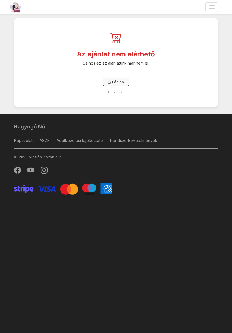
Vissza (118, 92)
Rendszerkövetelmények (133, 140)
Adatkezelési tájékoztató (80, 140)
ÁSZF (45, 140)
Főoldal (118, 82)
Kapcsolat (23, 140)
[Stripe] (63, 189)
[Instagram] (44, 171)
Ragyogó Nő (29, 127)
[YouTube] (31, 171)
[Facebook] (18, 171)
